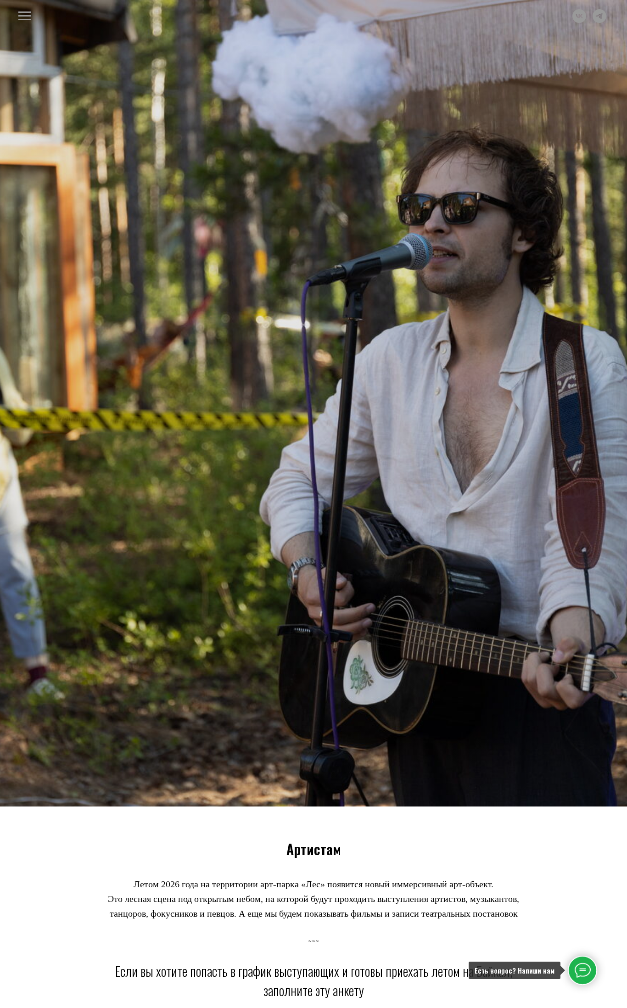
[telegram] (599, 20)
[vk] (579, 20)
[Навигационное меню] (24, 16)
